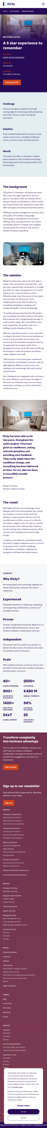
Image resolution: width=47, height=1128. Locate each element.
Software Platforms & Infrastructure (16, 870)
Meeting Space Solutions (12, 817)
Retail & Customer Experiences (14, 852)
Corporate (6, 957)
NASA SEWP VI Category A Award (15, 969)
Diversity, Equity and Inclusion (14, 1047)
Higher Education (9, 986)
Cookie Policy (18, 1087)
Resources (7, 1012)
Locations (6, 1036)
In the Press (7, 1003)
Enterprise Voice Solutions (12, 838)
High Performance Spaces (12, 821)
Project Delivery (9, 902)
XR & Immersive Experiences (13, 824)
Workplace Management (12, 845)
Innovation (7, 1058)
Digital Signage (8, 849)
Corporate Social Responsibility (14, 1050)
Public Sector (8, 965)
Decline (23, 1118)
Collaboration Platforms (11, 831)
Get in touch (10, 767)
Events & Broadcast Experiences (15, 875)
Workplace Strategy (10, 891)
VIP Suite (6, 932)
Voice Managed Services (12, 922)
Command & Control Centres (13, 863)
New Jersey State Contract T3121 (15, 978)
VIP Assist (6, 936)
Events (5, 1017)
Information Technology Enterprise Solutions (19, 975)
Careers (6, 1040)
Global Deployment (10, 906)
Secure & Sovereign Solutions (13, 835)
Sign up (8, 803)
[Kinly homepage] (9, 4)
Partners (6, 1064)
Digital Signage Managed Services (15, 925)
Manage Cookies (23, 1105)
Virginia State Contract (11, 972)
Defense (6, 961)
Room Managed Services (12, 918)
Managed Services (9, 915)
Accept (23, 1112)
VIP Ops (6, 939)
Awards (5, 1068)
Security (6, 1061)
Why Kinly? (7, 1033)
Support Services (9, 911)
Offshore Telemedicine (11, 866)
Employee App (8, 855)
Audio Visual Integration (13, 57)
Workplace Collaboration (12, 814)
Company (6, 1030)
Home (5, 11)
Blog (4, 999)
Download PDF (12, 82)
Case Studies (14, 11)
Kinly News (7, 1008)
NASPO (5, 981)
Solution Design (8, 899)
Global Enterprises (10, 952)
